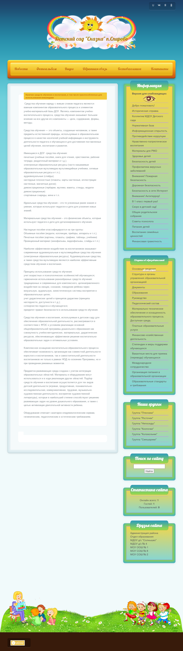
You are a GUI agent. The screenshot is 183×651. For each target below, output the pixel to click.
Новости (21, 69)
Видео (69, 69)
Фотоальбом (46, 69)
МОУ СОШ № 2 (139, 554)
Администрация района (144, 533)
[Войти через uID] (153, 5)
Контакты (159, 69)
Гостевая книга (129, 69)
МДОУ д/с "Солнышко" (143, 540)
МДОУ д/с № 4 (138, 543)
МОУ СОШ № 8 (139, 550)
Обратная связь (95, 69)
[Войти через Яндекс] (165, 5)
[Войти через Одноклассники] (171, 5)
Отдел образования (142, 536)
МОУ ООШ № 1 (139, 547)
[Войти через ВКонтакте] (159, 5)
